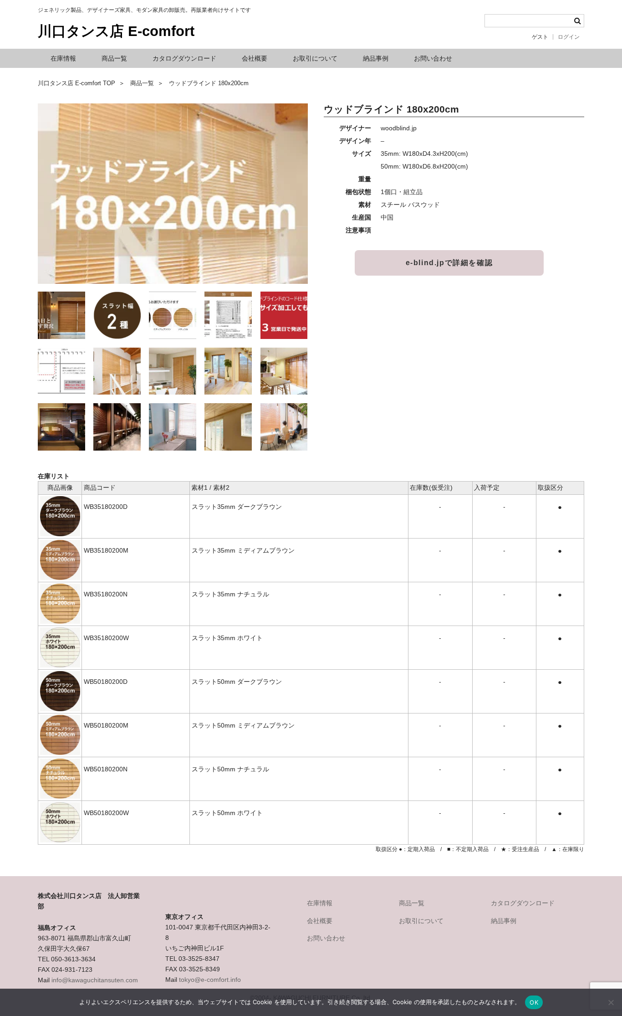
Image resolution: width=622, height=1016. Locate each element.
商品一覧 (114, 58)
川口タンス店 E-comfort (116, 31)
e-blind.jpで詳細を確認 (449, 263)
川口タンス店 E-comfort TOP (76, 83)
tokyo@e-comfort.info (210, 979)
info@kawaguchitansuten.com (94, 980)
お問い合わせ (433, 58)
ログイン (569, 37)
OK (534, 1002)
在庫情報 (63, 58)
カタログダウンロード (184, 58)
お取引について (315, 58)
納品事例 (375, 58)
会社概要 (254, 58)
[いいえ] (610, 1002)
